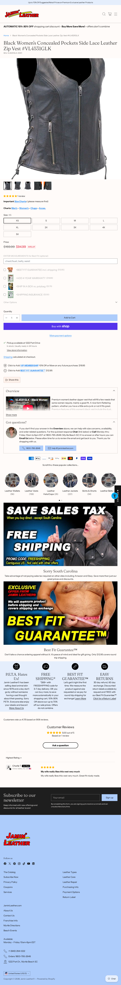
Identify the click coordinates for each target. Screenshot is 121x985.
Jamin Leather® (28, 979)
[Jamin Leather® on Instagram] (19, 864)
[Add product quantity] (17, 318)
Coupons (8, 887)
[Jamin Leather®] (22, 14)
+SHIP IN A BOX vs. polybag (31, 286)
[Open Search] (104, 14)
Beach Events (10, 930)
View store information (17, 350)
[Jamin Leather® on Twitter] (10, 864)
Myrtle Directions (12, 925)
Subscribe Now (11, 877)
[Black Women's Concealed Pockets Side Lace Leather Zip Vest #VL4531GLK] (60, 118)
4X (103, 227)
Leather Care (69, 877)
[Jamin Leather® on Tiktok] (24, 864)
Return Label (69, 897)
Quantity (8, 311)
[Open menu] (116, 14)
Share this (13, 379)
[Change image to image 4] (38, 186)
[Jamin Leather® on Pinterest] (14, 864)
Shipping (8, 357)
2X (46, 227)
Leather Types (70, 872)
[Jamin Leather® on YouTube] (28, 864)
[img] (47, 767)
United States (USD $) (17, 973)
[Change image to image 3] (28, 186)
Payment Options (71, 892)
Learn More (80, 698)
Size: (7, 215)
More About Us (16, 708)
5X (17, 234)
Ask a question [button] (60, 745)
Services (8, 892)
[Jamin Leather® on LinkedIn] (33, 864)
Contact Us (9, 915)
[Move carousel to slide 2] (61, 500)
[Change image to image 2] (18, 186)
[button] (10, 196)
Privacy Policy (10, 882)
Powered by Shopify (46, 979)
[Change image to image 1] (8, 186)
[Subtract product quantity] (6, 318)
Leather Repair (70, 882)
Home (6, 35)
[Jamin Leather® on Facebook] (5, 864)
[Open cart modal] (110, 14)
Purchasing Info (70, 887)
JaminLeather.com (13, 905)
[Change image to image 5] (48, 186)
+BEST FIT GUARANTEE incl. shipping (36, 269)
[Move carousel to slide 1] (59, 500)
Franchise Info (11, 920)
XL (17, 227)
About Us (8, 910)
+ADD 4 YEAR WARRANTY (31, 278)
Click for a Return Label (104, 698)
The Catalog (9, 872)
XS (17, 220)
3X (75, 227)
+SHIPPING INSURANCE (29, 294)
